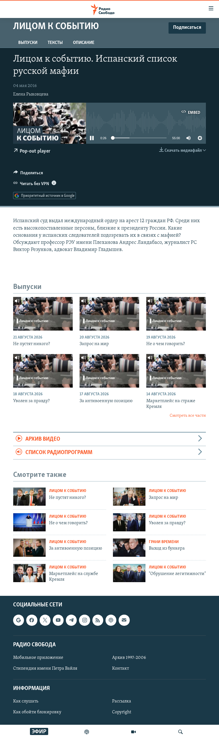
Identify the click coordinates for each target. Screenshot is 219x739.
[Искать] (180, 732)
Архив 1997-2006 (129, 657)
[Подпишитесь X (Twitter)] (45, 620)
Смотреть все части (188, 416)
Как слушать (25, 701)
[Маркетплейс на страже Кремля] (176, 371)
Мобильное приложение (38, 657)
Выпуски (27, 43)
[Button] (28, 174)
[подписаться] (124, 620)
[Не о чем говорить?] (176, 314)
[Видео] (133, 732)
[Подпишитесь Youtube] (58, 620)
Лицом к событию (67, 491)
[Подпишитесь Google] (18, 620)
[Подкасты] (111, 620)
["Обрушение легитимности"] (129, 573)
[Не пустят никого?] (43, 314)
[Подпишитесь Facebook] (31, 620)
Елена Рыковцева (30, 94)
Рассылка (121, 701)
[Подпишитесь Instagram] (84, 620)
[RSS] (97, 620)
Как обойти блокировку (37, 712)
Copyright (121, 712)
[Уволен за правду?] (43, 371)
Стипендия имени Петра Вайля (45, 668)
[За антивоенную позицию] (109, 371)
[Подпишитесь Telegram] (71, 620)
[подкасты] (86, 732)
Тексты (55, 43)
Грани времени (164, 542)
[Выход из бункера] (129, 547)
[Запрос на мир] (109, 314)
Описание (83, 43)
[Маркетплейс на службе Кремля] (29, 573)
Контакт (120, 668)
